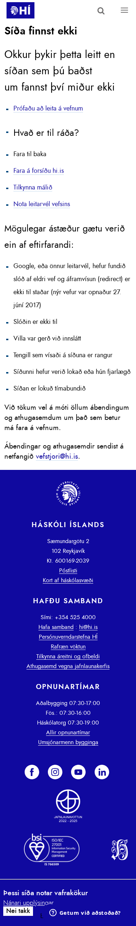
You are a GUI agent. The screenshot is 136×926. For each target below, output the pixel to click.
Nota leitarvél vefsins (41, 204)
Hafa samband (56, 627)
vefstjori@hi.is (57, 456)
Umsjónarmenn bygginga (68, 742)
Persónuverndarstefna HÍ (68, 637)
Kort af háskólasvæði (68, 580)
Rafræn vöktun (68, 647)
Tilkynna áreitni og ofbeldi (68, 656)
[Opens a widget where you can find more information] (85, 913)
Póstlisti (68, 570)
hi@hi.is (88, 627)
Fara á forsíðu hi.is (38, 171)
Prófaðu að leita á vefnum (48, 108)
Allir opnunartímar (68, 732)
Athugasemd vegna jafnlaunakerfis (68, 666)
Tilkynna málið (32, 187)
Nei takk (18, 911)
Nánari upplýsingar (28, 903)
